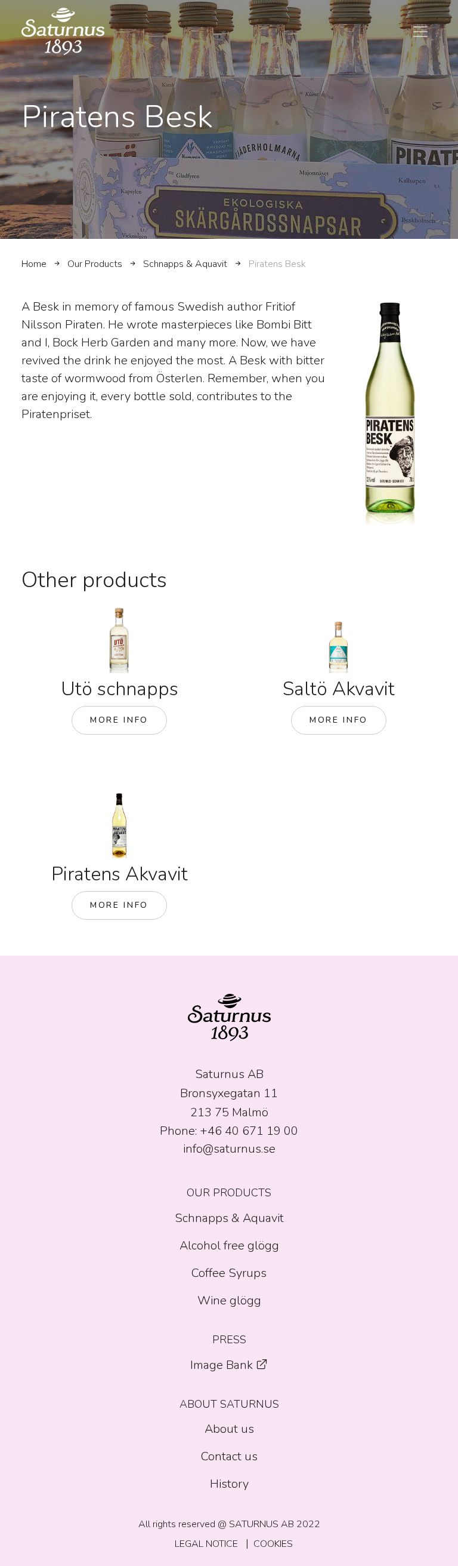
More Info (119, 720)
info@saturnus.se (229, 1149)
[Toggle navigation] (420, 31)
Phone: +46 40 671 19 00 (229, 1131)
